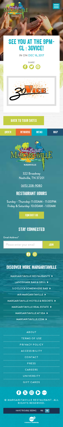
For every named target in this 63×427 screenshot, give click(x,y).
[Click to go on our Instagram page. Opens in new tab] (31, 392)
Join (51, 244)
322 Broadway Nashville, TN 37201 (31, 175)
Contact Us (31, 215)
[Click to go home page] (16, 11)
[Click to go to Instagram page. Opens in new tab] (34, 254)
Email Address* (11, 237)
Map (55, 132)
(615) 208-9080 (31, 185)
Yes (41, 411)
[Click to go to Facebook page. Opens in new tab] (28, 254)
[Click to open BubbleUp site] (31, 420)
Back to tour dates (24, 120)
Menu (39, 132)
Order (8, 132)
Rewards (25, 132)
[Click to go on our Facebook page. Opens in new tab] (18, 392)
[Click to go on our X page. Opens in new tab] (25, 392)
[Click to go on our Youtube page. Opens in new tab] (38, 392)
